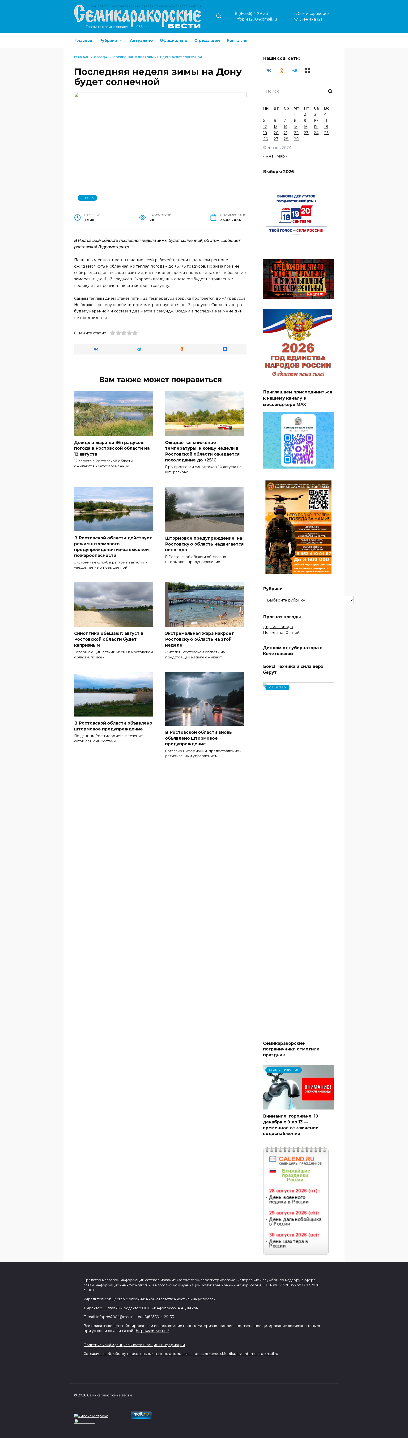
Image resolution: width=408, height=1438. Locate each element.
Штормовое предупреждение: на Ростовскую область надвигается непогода (204, 544)
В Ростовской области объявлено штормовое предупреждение (113, 726)
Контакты (237, 40)
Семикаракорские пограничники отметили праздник (291, 1049)
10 (316, 120)
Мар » (282, 156)
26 (265, 139)
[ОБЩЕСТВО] (298, 1033)
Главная (83, 40)
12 (265, 126)
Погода (87, 198)
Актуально (141, 40)
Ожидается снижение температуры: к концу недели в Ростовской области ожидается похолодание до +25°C (202, 451)
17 (316, 126)
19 (265, 133)
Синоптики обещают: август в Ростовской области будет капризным (108, 639)
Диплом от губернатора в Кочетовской (293, 650)
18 (326, 126)
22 (296, 133)
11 (325, 120)
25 (326, 133)
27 (276, 139)
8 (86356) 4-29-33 (251, 13)
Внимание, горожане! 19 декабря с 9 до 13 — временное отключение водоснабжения (291, 1125)
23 (306, 133)
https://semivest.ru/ (152, 1331)
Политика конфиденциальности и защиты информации (134, 1345)
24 (316, 133)
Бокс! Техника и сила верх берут (293, 669)
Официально (173, 40)
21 (285, 133)
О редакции (207, 40)
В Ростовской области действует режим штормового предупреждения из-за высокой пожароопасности (113, 546)
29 (296, 139)
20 (276, 133)
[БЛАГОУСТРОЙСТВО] (298, 1106)
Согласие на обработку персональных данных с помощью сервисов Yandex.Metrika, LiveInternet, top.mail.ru (181, 1354)
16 (305, 126)
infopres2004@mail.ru (256, 19)
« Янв (268, 156)
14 (285, 126)
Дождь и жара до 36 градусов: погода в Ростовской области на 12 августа (112, 448)
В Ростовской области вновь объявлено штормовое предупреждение (198, 738)
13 (275, 126)
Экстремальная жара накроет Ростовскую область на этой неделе (199, 639)
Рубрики (108, 40)
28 (286, 139)
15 (296, 126)
